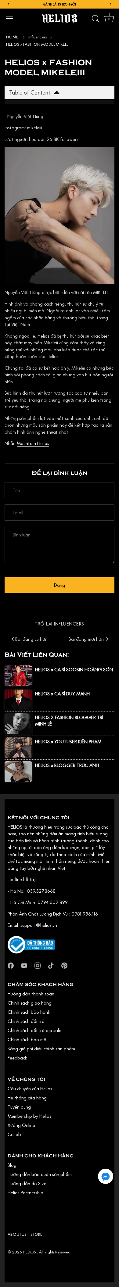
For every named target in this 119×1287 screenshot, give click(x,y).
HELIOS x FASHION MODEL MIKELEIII (38, 44)
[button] (105, 1176)
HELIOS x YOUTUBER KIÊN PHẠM (68, 741)
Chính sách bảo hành (29, 1012)
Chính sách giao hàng (30, 1002)
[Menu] (9, 18)
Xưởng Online (21, 1125)
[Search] (95, 19)
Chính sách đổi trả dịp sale (34, 1030)
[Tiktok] (51, 965)
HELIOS (30, 1252)
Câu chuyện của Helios (30, 1088)
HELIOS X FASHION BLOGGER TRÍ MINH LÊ (69, 720)
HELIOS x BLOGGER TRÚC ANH (67, 765)
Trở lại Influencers (59, 623)
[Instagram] (37, 965)
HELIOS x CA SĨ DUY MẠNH (62, 693)
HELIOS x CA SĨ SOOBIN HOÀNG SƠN (74, 669)
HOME (12, 37)
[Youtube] (24, 965)
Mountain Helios (33, 443)
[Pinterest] (64, 965)
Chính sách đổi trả (26, 1021)
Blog (12, 1165)
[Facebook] (11, 965)
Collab (14, 1134)
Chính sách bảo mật (28, 1039)
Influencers (37, 37)
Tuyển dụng (19, 1106)
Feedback (17, 1057)
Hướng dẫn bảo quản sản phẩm (40, 1174)
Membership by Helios (29, 1116)
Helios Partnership (25, 1192)
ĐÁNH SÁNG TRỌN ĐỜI (59, 4)
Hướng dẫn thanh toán (31, 993)
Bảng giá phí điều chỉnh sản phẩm (41, 1048)
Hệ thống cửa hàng (27, 1097)
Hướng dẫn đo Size (27, 1183)
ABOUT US (17, 1234)
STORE (36, 1234)
